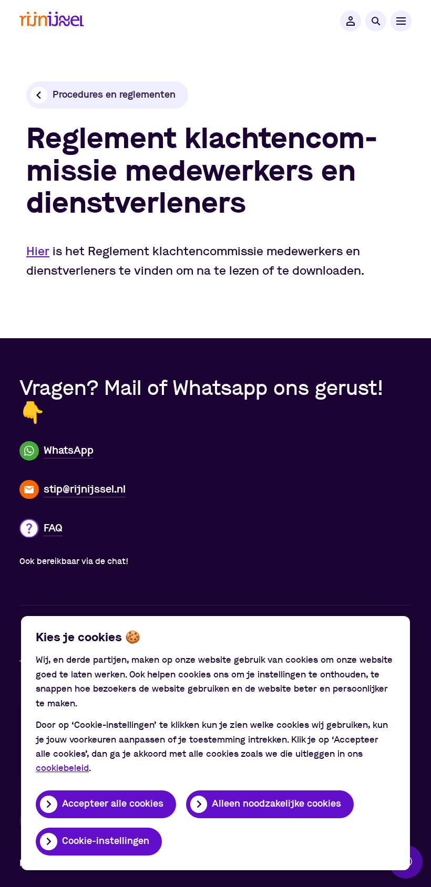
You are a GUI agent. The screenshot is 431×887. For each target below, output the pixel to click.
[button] (350, 21)
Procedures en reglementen (114, 95)
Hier (37, 251)
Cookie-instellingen (105, 841)
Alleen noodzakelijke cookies (276, 804)
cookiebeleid (62, 768)
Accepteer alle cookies (112, 804)
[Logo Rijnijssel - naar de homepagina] (51, 21)
